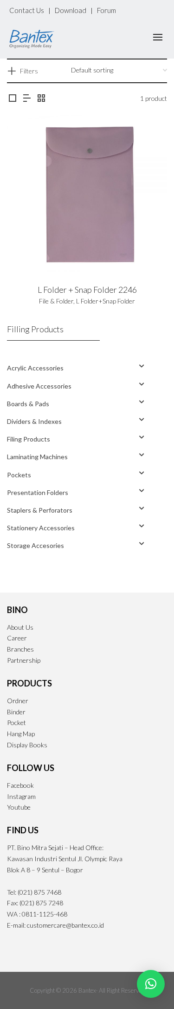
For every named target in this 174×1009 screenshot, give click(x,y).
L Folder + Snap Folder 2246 (87, 289)
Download (70, 10)
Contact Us (26, 10)
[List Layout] (26, 98)
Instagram (21, 796)
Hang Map (21, 734)
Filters (29, 71)
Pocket (16, 722)
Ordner (17, 701)
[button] (151, 984)
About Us (20, 627)
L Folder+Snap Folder (105, 301)
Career (17, 638)
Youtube (19, 807)
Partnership (23, 660)
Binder (16, 712)
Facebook (20, 785)
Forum (106, 10)
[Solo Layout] (12, 98)
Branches (20, 649)
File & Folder (56, 301)
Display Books (27, 745)
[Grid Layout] (41, 98)
